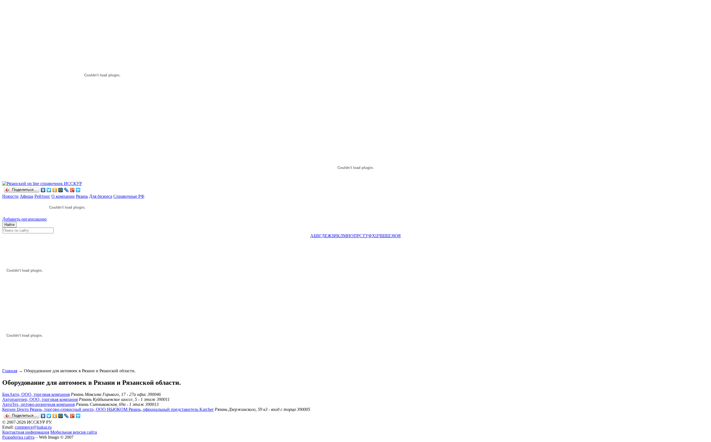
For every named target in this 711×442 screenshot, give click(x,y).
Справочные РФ (128, 196)
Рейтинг (42, 196)
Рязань (82, 196)
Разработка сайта (18, 437)
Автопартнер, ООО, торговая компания (40, 399)
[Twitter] (49, 190)
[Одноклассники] (55, 190)
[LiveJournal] (66, 190)
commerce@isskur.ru (33, 427)
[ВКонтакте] (43, 190)
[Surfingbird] (78, 190)
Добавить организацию (24, 219)
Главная (9, 370)
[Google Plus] (72, 190)
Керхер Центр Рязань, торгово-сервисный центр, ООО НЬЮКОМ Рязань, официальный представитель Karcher (108, 409)
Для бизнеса (100, 196)
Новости (10, 196)
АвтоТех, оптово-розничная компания (38, 404)
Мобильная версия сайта (73, 432)
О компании (63, 196)
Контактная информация (25, 432)
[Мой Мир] (61, 190)
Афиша (26, 196)
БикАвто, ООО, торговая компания (36, 394)
